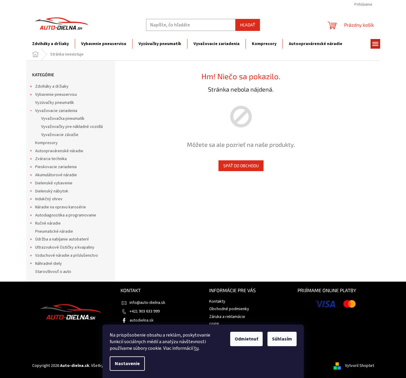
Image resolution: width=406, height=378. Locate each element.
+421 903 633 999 (145, 311)
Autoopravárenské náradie (59, 151)
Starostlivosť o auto (53, 272)
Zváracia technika (51, 159)
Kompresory (46, 143)
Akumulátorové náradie (56, 175)
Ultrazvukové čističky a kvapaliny (64, 247)
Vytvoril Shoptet (359, 366)
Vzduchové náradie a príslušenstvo (66, 256)
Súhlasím (282, 339)
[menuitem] (50, 44)
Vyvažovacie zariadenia (56, 111)
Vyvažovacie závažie (59, 135)
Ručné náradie (48, 223)
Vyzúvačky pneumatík (54, 103)
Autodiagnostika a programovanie (65, 215)
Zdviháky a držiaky (52, 86)
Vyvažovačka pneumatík (62, 119)
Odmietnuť (246, 339)
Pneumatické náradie (54, 231)
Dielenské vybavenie (53, 183)
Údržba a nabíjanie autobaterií (62, 239)
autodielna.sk (142, 320)
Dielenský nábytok (51, 191)
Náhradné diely (48, 264)
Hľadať (247, 24)
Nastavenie (127, 363)
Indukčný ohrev (49, 199)
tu (196, 348)
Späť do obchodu (241, 165)
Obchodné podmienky (229, 309)
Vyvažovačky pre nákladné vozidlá (72, 127)
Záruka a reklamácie (227, 317)
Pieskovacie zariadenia (56, 167)
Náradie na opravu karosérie (60, 207)
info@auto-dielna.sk (147, 303)
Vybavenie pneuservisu (56, 95)
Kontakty (217, 301)
